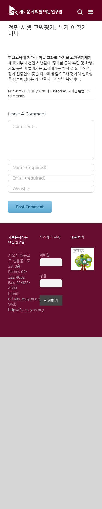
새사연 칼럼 (76, 91)
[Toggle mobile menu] (91, 12)
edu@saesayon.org (24, 299)
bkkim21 (19, 91)
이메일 (45, 255)
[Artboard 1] (82, 249)
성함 (43, 276)
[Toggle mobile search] (80, 12)
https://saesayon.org (26, 310)
